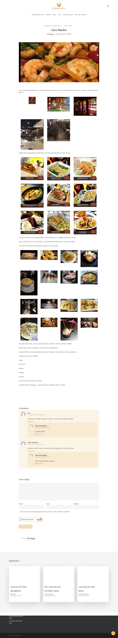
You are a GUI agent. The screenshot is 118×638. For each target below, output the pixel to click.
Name (21, 504)
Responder (32, 421)
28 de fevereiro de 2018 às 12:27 (36, 444)
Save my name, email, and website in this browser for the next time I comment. (45, 512)
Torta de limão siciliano (16, 616)
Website (75, 504)
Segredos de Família (15, 621)
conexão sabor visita (52, 26)
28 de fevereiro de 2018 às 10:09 (36, 414)
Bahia (46, 587)
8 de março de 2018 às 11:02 (42, 427)
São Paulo (68, 26)
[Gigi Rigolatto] (24, 584)
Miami (25, 587)
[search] (108, 6)
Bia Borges (50, 34)
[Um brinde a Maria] (58, 584)
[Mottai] (93, 584)
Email (48, 504)
